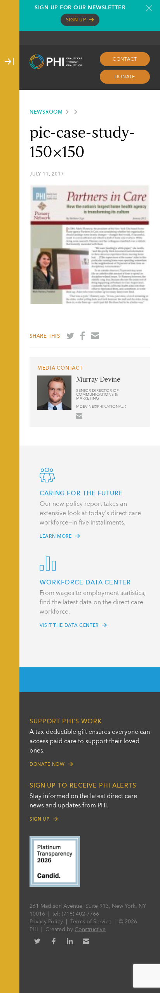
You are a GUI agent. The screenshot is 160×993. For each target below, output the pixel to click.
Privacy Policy (46, 922)
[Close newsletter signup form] (149, 8)
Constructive (90, 929)
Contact (125, 59)
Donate (125, 77)
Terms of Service (90, 922)
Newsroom (46, 112)
